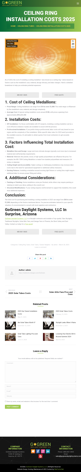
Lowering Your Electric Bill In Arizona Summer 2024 (65, 335)
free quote (28, 224)
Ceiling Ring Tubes (12, 41)
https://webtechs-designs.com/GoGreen (32, 273)
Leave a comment (40, 247)
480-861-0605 (22, 95)
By (55, 245)
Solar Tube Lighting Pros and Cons (28, 335)
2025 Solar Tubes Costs (64, 311)
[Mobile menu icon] (78, 3)
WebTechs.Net (59, 469)
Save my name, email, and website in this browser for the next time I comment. (32, 401)
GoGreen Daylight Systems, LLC (16, 218)
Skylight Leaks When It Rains (66, 322)
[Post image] (10, 314)
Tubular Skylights (11, 46)
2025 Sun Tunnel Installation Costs (27, 312)
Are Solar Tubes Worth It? (26, 322)
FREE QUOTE (59, 95)
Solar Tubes (10, 43)
